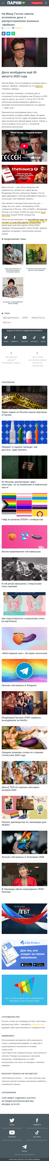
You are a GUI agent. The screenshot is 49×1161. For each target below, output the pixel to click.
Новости (18, 28)
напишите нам (38, 1024)
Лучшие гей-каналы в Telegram (19, 685)
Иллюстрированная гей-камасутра (21, 551)
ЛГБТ (25, 318)
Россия (7, 322)
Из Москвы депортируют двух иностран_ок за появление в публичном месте (24, 485)
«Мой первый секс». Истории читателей (24, 653)
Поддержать (37, 3)
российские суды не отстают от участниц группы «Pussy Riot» (24, 221)
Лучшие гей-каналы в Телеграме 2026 (23, 857)
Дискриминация (11, 318)
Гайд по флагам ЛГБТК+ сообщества (22, 519)
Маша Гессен (39, 318)
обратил (39, 86)
